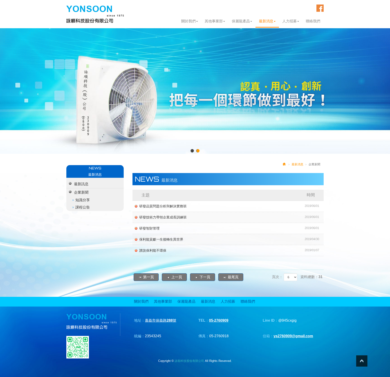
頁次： (277, 277)
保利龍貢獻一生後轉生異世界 (229, 239)
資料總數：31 (311, 277)
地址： (139, 320)
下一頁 (205, 277)
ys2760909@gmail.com (293, 336)
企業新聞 (81, 192)
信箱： (268, 336)
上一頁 (176, 277)
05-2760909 (218, 320)
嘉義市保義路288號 (160, 320)
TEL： (203, 320)
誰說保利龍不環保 (229, 250)
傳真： (203, 336)
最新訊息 (81, 184)
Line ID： (270, 320)
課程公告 (82, 207)
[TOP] (361, 361)
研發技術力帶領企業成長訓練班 (229, 217)
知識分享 (82, 200)
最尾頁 (233, 277)
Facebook (320, 8)
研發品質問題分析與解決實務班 (229, 206)
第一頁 (148, 277)
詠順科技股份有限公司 (95, 14)
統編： (139, 336)
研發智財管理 (229, 228)
